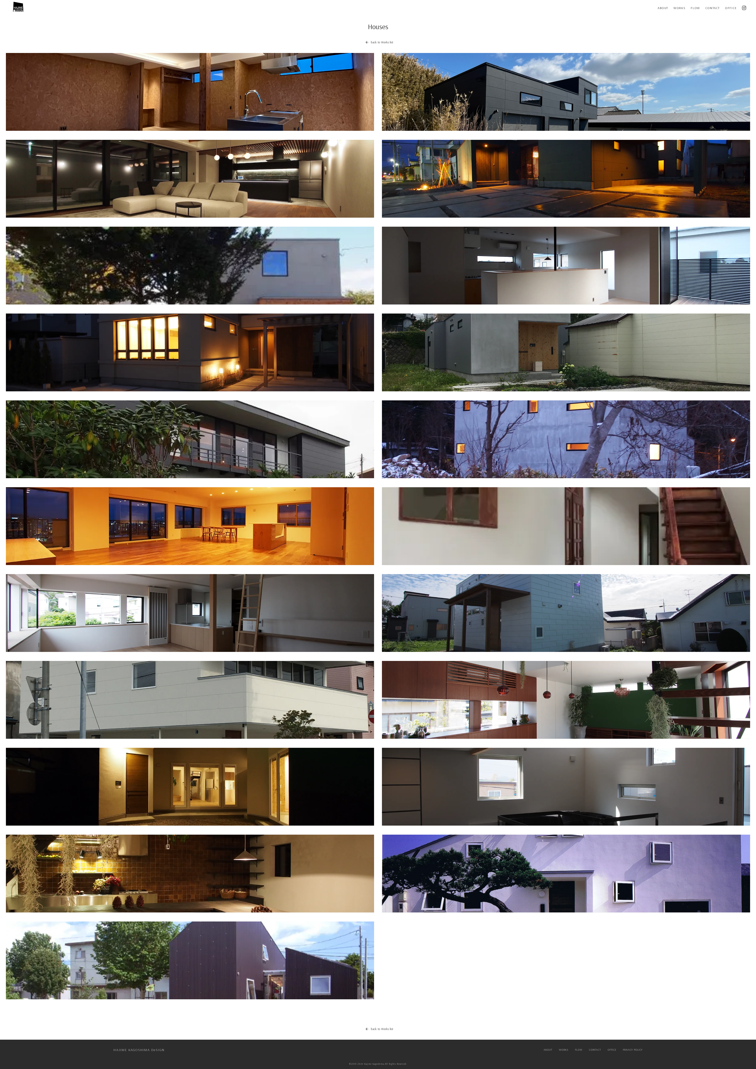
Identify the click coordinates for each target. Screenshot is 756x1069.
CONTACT (712, 8)
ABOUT (663, 8)
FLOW (695, 8)
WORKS (679, 8)
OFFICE (731, 8)
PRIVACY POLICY (633, 1049)
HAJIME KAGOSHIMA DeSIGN (138, 1050)
